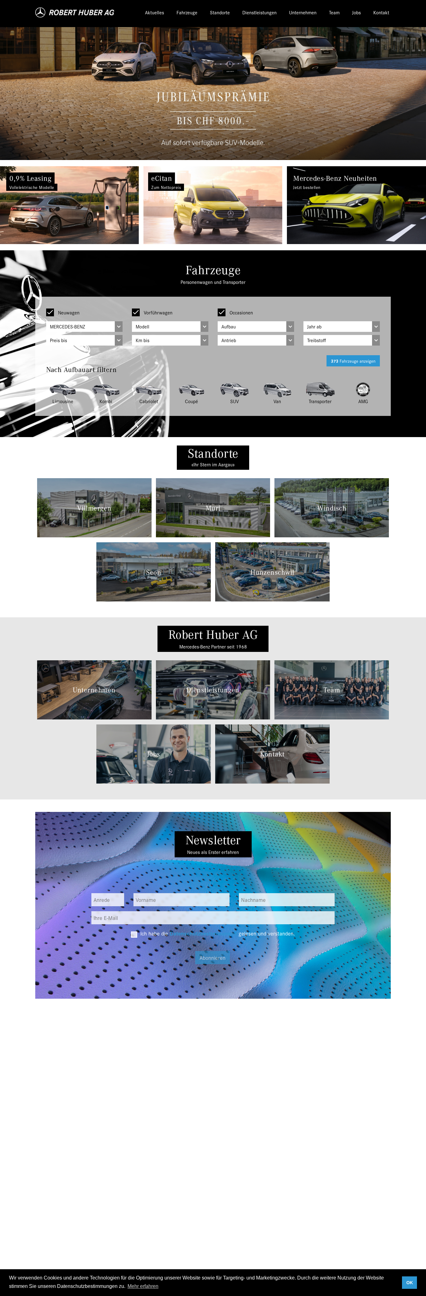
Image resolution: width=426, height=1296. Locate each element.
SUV (234, 401)
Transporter (320, 401)
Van (277, 401)
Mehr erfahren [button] (143, 1286)
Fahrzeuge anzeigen (353, 361)
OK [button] (409, 1282)
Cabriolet (148, 401)
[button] (32, 205)
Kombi (105, 401)
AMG (363, 401)
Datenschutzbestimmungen (203, 933)
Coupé (191, 401)
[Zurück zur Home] (75, 12)
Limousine (62, 401)
